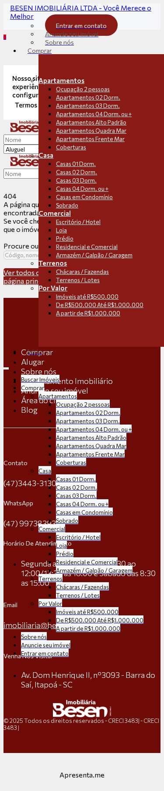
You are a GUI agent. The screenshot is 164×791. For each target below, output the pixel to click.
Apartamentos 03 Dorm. (88, 105)
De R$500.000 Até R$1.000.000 (99, 304)
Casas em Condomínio (84, 196)
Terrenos (52, 263)
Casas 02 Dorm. (76, 172)
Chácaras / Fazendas (82, 271)
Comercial (54, 213)
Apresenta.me (82, 774)
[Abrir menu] (6, 366)
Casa (45, 155)
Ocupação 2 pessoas (83, 89)
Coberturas (71, 147)
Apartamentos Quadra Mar (91, 130)
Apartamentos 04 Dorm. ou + (94, 114)
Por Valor (52, 288)
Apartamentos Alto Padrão (91, 122)
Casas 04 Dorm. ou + (82, 188)
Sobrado (67, 205)
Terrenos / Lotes (78, 279)
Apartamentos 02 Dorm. (88, 97)
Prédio (64, 238)
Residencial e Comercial (87, 246)
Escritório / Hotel (78, 221)
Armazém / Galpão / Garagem (94, 255)
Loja (61, 230)
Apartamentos (61, 80)
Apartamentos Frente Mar (90, 138)
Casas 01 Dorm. (76, 163)
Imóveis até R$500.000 (87, 296)
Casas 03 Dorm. (76, 180)
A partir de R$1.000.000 (88, 313)
